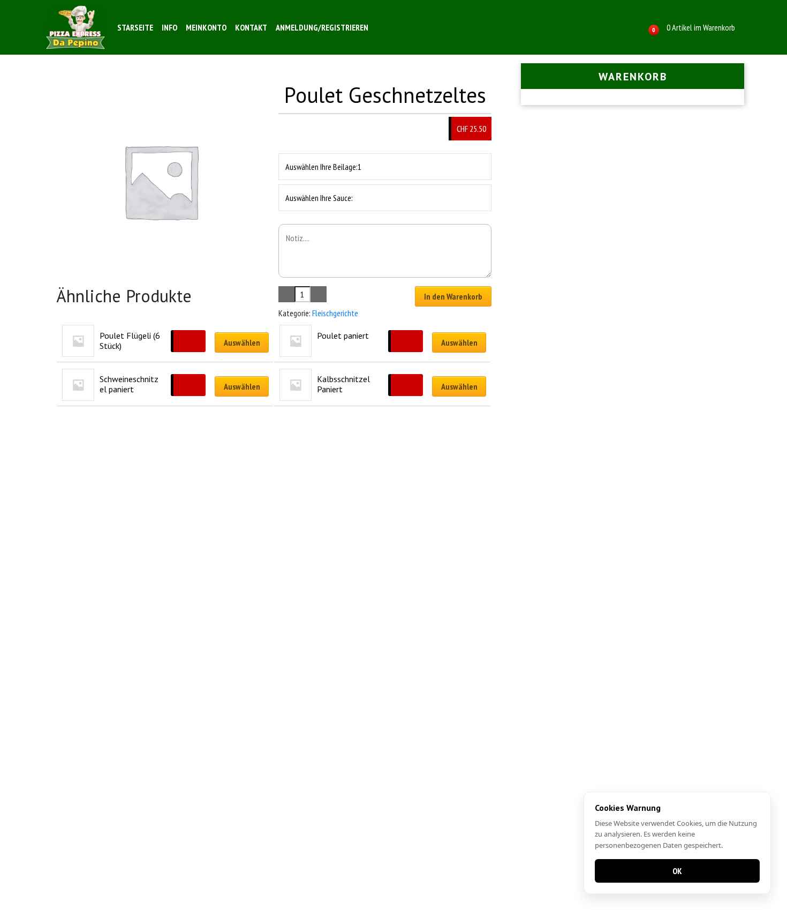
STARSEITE (135, 27)
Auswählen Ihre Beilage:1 (323, 166)
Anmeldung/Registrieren (322, 27)
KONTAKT (251, 27)
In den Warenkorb (453, 296)
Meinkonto (206, 27)
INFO (169, 27)
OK (677, 871)
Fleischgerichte (335, 313)
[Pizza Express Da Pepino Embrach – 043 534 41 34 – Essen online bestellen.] (75, 27)
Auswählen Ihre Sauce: (319, 197)
